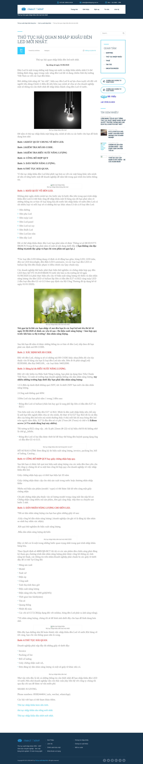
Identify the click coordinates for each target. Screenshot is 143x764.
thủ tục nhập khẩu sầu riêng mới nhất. (35, 710)
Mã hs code (79, 747)
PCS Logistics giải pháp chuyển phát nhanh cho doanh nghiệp (116, 134)
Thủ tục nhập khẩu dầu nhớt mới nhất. (36, 715)
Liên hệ (116, 9)
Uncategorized (112, 68)
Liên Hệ (49, 744)
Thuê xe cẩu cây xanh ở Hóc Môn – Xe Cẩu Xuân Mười (116, 160)
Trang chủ (74, 9)
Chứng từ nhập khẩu (81, 740)
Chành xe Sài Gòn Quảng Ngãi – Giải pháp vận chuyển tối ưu (115, 147)
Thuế (108, 61)
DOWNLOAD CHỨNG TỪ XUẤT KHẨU (113, 89)
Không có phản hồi (90, 50)
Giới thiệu (86, 9)
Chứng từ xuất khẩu (81, 744)
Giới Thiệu (50, 740)
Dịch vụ (96, 9)
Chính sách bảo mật (54, 747)
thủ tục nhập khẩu (114, 57)
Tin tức (106, 9)
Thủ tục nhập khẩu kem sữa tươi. (33, 705)
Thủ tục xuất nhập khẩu (41, 760)
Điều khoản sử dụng (54, 751)
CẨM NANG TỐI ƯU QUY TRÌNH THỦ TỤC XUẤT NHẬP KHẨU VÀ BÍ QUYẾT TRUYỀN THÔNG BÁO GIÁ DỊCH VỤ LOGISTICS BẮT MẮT (113, 121)
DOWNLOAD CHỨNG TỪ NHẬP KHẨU (113, 81)
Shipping (109, 53)
